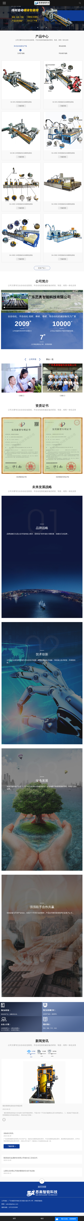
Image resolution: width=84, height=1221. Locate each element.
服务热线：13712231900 (10, 1207)
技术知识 (53, 1053)
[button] (37, 27)
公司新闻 (32, 1053)
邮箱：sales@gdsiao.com (10, 1204)
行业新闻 (43, 1053)
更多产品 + (42, 268)
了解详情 (21, 106)
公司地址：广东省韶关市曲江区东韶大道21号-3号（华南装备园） (22, 1201)
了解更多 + (36, 306)
